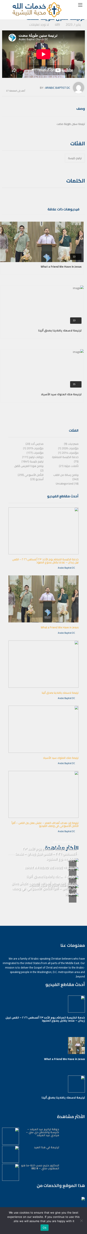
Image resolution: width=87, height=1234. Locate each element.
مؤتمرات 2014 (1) (68, 452)
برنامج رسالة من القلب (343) (66, 477)
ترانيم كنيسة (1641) (33, 461)
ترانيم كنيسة (75, 158)
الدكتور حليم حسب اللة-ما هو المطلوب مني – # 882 (40, 1167)
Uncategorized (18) (67, 483)
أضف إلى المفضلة (17, 90)
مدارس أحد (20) (35, 443)
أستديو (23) (37, 479)
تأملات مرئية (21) (69, 465)
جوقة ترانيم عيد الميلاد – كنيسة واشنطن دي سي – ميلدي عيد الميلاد (42, 1132)
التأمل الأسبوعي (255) (31, 474)
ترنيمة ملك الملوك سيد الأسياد (61, 394)
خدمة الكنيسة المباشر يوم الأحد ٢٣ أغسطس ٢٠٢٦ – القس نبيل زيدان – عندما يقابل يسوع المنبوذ (45, 561)
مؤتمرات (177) (35, 452)
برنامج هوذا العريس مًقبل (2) (29, 468)
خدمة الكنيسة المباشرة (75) (65, 459)
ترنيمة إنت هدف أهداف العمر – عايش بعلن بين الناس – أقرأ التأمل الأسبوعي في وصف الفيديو (45, 824)
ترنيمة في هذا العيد (46, 1147)
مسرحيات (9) (71, 443)
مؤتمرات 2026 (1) (68, 448)
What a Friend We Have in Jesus (61, 266)
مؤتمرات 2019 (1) (33, 448)
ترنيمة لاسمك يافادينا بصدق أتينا (60, 330)
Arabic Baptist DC (57, 87)
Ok (44, 1227)
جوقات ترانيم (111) (33, 456)
